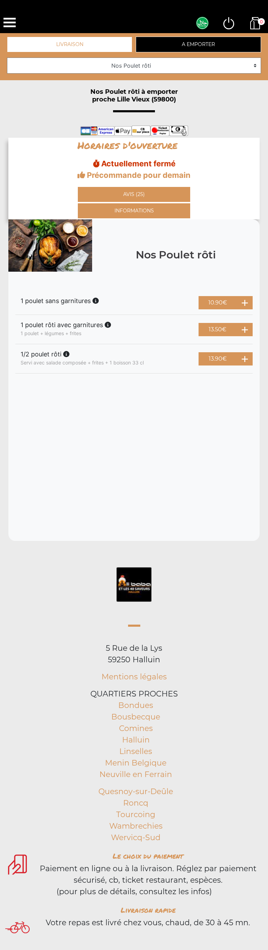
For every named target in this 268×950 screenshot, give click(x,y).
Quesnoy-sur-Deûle (135, 791)
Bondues (135, 705)
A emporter (198, 44)
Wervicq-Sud (136, 837)
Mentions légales (134, 676)
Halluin (136, 740)
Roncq (135, 803)
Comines (136, 728)
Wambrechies (136, 826)
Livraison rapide (148, 910)
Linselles (135, 751)
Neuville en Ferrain (135, 774)
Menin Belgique (135, 763)
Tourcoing (135, 814)
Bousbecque (135, 717)
